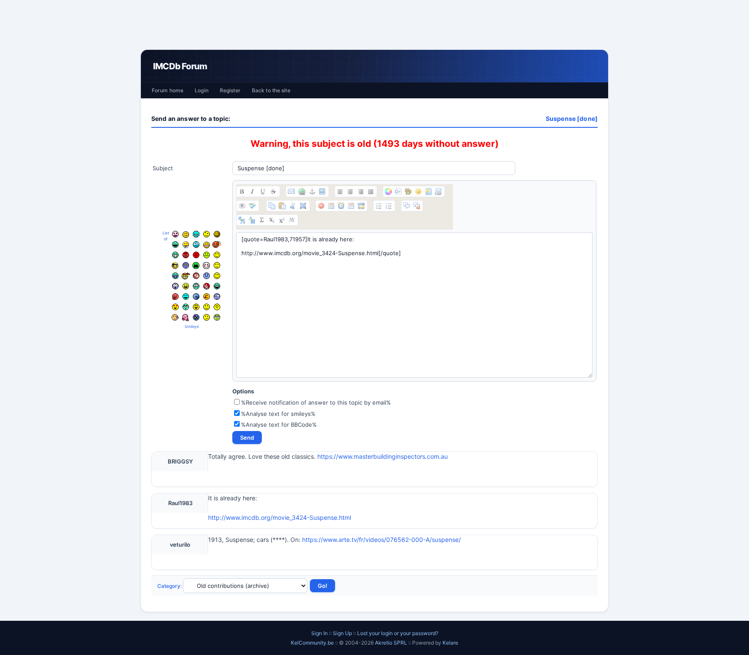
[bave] (185, 244)
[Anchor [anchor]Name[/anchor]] (312, 191)
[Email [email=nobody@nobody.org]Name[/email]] (291, 191)
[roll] (217, 317)
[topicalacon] (185, 317)
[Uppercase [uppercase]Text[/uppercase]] (242, 220)
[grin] (175, 255)
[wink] (217, 275)
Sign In (319, 633)
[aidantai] (175, 244)
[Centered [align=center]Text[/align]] (350, 191)
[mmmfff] (217, 307)
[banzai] (186, 275)
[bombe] (216, 244)
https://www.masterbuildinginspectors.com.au (382, 456)
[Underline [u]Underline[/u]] (262, 191)
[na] (196, 307)
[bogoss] (206, 245)
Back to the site (271, 90)
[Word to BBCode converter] (438, 191)
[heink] (217, 296)
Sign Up (342, 633)
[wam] (185, 265)
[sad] (206, 275)
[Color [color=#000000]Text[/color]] (388, 191)
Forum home (167, 90)
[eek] (175, 286)
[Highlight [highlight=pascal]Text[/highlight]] (398, 191)
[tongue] (206, 255)
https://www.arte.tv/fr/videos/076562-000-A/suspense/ (381, 539)
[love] (175, 307)
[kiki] (196, 275)
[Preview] (242, 205)
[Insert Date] (331, 205)
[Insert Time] (341, 205)
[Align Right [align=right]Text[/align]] (360, 191)
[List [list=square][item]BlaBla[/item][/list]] (378, 205)
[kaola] (175, 296)
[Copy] (271, 205)
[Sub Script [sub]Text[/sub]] (271, 220)
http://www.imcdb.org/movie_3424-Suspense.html (279, 517)
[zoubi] (217, 234)
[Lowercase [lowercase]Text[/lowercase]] (251, 220)
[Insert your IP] (361, 205)
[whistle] (185, 307)
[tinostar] (196, 317)
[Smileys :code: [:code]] (418, 191)
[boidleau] (217, 286)
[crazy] (206, 234)
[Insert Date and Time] (351, 205)
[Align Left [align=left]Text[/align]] (340, 191)
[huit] (206, 296)
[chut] (206, 286)
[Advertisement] (374, 24)
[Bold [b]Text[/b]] (242, 191)
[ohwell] (206, 317)
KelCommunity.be (313, 642)
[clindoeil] (185, 234)
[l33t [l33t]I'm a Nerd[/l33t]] (261, 220)
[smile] (217, 255)
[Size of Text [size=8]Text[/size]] (291, 220)
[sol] (175, 265)
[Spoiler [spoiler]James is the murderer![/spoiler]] (416, 205)
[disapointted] (217, 265)
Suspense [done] (572, 118)
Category (168, 586)
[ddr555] (196, 286)
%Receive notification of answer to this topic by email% (316, 402)
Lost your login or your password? (397, 633)
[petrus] (196, 234)
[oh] (196, 255)
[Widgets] (408, 191)
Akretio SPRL (391, 642)
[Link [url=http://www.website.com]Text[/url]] (301, 191)
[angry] (185, 255)
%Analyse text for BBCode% (279, 424)
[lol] (185, 296)
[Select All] (303, 205)
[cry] (195, 265)
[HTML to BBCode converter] (428, 191)
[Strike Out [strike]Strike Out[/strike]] (273, 191)
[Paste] (282, 205)
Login (201, 90)
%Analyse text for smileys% (278, 413)
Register (230, 90)
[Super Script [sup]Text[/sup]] (281, 220)
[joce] (175, 275)
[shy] (206, 265)
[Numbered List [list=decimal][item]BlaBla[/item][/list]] (388, 205)
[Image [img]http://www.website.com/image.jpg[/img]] (322, 191)
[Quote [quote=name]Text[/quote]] (406, 205)
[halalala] (196, 296)
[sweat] (175, 317)
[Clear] (321, 205)
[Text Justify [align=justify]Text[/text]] (370, 191)
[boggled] (196, 244)
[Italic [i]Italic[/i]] (252, 191)
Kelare (450, 642)
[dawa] (185, 286)
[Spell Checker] (252, 205)
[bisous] (175, 234)
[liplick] (206, 307)
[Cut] (292, 205)
